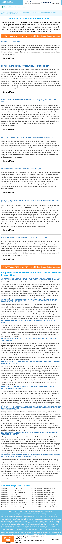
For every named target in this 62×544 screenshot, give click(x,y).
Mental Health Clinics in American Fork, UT (43, 494)
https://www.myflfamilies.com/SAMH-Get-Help (12, 529)
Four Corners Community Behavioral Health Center (25, 66)
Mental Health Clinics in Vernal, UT (41, 490)
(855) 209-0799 (46, 2)
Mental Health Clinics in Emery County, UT (43, 505)
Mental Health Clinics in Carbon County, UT (43, 502)
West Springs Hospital (21, 169)
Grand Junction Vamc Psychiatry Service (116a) (28, 100)
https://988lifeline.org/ (34, 524)
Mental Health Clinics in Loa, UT (10, 494)
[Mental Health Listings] (13, 7)
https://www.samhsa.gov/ (40, 526)
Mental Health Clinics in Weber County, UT (13, 500)
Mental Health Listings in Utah (23, 12)
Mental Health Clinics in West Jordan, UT (13, 488)
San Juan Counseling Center (24, 238)
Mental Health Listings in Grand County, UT (44, 12)
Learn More (8, 58)
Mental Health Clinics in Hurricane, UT (12, 496)
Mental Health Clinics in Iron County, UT (42, 498)
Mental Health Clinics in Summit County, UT (13, 507)
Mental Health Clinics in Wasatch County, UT (44, 507)
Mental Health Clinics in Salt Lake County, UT (44, 500)
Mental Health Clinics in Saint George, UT (43, 488)
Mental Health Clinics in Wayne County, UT (13, 505)
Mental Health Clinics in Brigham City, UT (13, 492)
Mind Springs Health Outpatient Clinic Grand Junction (30, 201)
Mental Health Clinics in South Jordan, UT (43, 492)
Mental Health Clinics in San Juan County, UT (14, 498)
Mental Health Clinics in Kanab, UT (11, 490)
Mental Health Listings (7, 12)
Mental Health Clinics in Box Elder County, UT (14, 502)
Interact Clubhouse (10, 41)
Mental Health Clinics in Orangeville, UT (42, 496)
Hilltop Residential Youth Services (27, 137)
